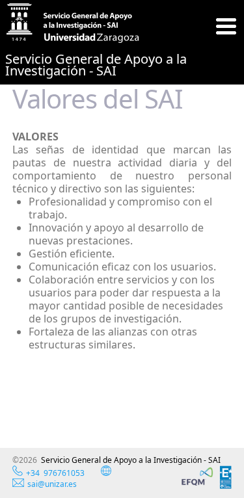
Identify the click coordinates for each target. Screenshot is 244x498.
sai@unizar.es (52, 484)
